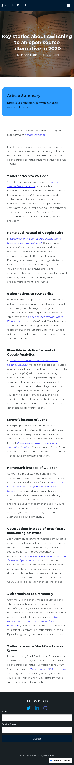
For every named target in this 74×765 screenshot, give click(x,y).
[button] (68, 5)
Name (4, 711)
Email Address (9, 724)
